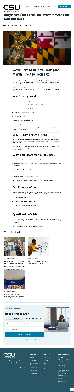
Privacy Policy (67, 387)
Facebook (7, 367)
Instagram (24, 367)
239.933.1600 (61, 375)
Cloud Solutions (33, 370)
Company (47, 6)
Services (28, 6)
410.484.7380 (61, 365)
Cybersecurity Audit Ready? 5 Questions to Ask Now (38, 262)
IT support (56, 192)
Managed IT (33, 357)
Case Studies (35, 6)
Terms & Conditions (56, 387)
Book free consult (64, 6)
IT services (35, 82)
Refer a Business (48, 366)
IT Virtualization (33, 367)
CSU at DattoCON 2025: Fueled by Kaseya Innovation (14, 295)
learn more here (36, 108)
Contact (54, 6)
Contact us (15, 226)
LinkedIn (16, 367)
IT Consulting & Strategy (35, 373)
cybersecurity (25, 127)
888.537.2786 (61, 381)
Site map (46, 368)
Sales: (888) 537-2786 (66, 10)
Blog (42, 6)
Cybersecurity (33, 360)
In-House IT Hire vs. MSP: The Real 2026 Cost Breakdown (14, 262)
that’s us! (31, 112)
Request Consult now (32, 339)
